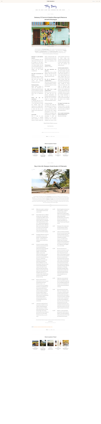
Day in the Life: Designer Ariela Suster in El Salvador (50, 166)
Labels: (43, 132)
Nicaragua (55, 132)
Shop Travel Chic (50, 321)
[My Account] (96, 1)
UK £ (1, 1)
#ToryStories (46, 132)
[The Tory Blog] (50, 7)
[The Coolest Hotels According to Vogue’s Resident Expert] (43, 150)
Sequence (49, 196)
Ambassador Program (63, 251)
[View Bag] (99, 1)
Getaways (53, 132)
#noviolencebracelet (40, 285)
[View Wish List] (97, 1)
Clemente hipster (54, 45)
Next (68, 34)
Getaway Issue (50, 132)
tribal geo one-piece (50, 46)
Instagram (55, 123)
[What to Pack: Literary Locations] (58, 150)
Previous (32, 34)
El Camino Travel (45, 49)
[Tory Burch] (50, 1)
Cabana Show (40, 313)
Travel (58, 132)
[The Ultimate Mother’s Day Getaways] (35, 150)
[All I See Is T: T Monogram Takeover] (50, 150)
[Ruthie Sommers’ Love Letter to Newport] (66, 150)
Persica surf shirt (47, 45)
